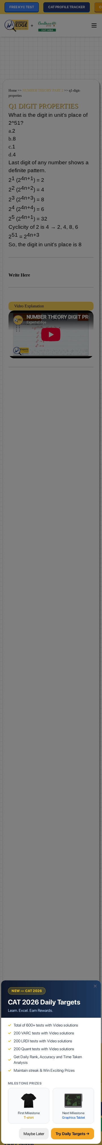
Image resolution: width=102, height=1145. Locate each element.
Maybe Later (34, 1133)
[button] (95, 986)
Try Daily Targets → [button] (73, 1133)
